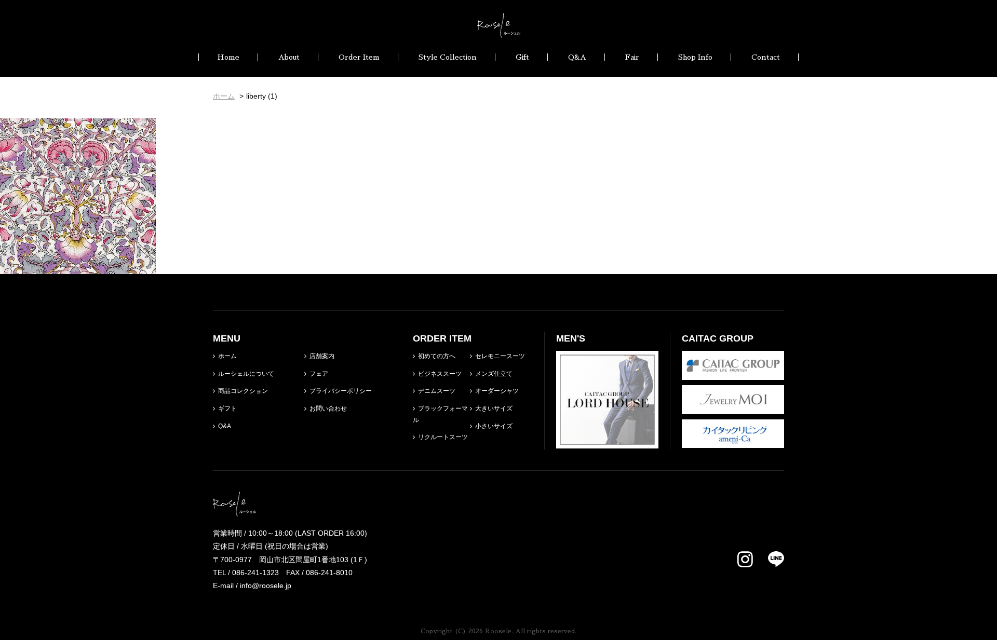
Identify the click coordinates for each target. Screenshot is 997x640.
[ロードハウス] (607, 442)
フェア (318, 373)
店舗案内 (321, 356)
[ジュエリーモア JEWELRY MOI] (733, 407)
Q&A (577, 57)
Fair (632, 57)
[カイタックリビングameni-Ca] (733, 441)
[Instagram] (745, 560)
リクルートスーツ (443, 437)
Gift (522, 57)
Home (228, 57)
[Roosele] (498, 31)
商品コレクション (243, 390)
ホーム (227, 356)
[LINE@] (770, 559)
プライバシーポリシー (340, 390)
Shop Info (695, 57)
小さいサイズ (494, 426)
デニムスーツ (436, 390)
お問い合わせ (328, 408)
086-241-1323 (255, 572)
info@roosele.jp (265, 585)
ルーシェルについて (246, 373)
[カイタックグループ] (733, 373)
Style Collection (448, 57)
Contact (765, 57)
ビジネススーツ (440, 373)
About (289, 57)
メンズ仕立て (494, 373)
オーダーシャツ (497, 390)
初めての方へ (436, 356)
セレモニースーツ (500, 356)
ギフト (227, 408)
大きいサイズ (494, 408)
